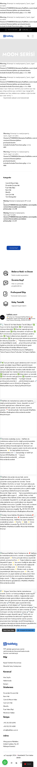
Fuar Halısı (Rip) (10, 188)
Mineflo (8, 192)
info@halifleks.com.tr (27, 30)
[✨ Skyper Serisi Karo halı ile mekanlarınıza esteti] (18, 608)
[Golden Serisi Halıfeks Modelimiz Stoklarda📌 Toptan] (18, 532)
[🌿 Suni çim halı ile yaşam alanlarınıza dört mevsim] (18, 380)
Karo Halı (8, 190)
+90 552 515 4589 (9, 726)
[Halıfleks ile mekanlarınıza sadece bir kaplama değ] (18, 418)
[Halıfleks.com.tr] (8, 36)
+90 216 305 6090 (12, 30)
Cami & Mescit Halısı (12, 183)
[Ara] (28, 36)
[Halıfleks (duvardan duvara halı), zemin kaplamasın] (18, 494)
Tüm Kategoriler (11, 197)
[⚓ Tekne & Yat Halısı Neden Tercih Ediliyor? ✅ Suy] (18, 341)
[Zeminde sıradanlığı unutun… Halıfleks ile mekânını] (18, 456)
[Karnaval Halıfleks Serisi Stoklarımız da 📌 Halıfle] (18, 570)
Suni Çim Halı (10, 194)
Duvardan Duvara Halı (12, 185)
